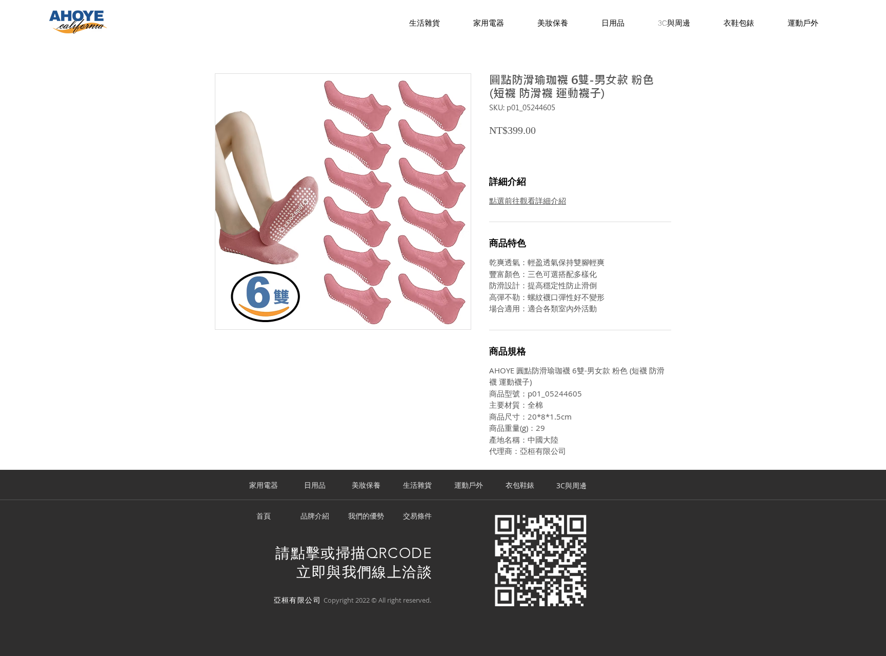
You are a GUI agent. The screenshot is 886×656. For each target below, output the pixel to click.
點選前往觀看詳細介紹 (527, 200)
